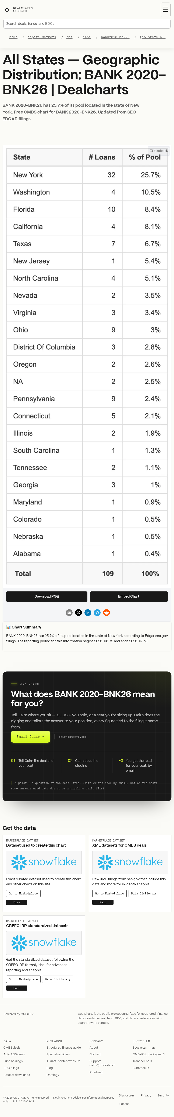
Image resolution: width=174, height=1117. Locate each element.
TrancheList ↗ (142, 1061)
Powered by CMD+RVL (19, 1014)
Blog (49, 1068)
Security (163, 1095)
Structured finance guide (63, 1047)
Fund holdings (13, 1061)
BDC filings (11, 1068)
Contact (95, 1054)
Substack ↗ (141, 1068)
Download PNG (47, 596)
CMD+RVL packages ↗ (148, 1054)
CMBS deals (11, 1047)
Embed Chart (128, 596)
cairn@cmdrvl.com (72, 737)
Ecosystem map (144, 1047)
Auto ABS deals (14, 1054)
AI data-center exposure (63, 1061)
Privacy (146, 1095)
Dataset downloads (16, 1075)
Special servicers (58, 1054)
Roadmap (96, 1072)
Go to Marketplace (23, 894)
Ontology (52, 1075)
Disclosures (127, 1095)
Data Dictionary (144, 894)
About (94, 1047)
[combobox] (87, 24)
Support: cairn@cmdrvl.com (102, 1063)
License (124, 1104)
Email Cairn (31, 736)
